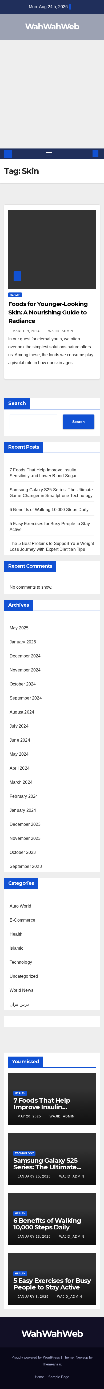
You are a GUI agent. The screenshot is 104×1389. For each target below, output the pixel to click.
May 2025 (19, 628)
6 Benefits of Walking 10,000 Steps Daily (49, 509)
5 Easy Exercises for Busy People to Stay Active (52, 1284)
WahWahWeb (52, 26)
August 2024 (22, 712)
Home (39, 1377)
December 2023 (25, 824)
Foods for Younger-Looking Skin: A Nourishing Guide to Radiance (48, 312)
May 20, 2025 (30, 1116)
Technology (21, 962)
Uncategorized (24, 976)
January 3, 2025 (34, 1296)
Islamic (16, 948)
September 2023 (26, 866)
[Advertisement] (52, 94)
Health (15, 294)
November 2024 (25, 670)
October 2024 (23, 684)
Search (17, 403)
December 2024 (25, 656)
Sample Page (58, 1377)
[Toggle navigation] (49, 154)
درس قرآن (19, 1004)
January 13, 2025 (35, 1236)
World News (21, 990)
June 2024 (20, 740)
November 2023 (25, 838)
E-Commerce (22, 920)
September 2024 (26, 698)
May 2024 (19, 754)
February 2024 (24, 796)
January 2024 (23, 810)
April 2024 (20, 768)
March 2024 (21, 782)
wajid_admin (60, 331)
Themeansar (51, 1364)
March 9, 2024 (27, 331)
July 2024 (19, 726)
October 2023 (23, 852)
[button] (87, 153)
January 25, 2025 (35, 1176)
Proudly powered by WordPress (36, 1357)
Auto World (20, 906)
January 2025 (23, 642)
